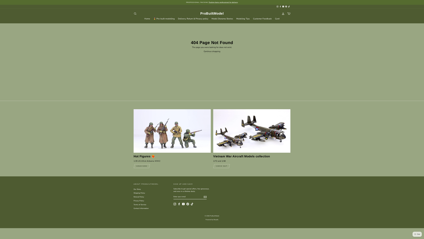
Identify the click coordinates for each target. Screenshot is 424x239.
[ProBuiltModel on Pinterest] (187, 204)
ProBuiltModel (212, 13)
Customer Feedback (262, 18)
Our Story (137, 189)
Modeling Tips (243, 18)
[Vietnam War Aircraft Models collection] (251, 131)
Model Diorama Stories (222, 18)
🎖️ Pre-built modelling (164, 18)
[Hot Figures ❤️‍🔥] (172, 131)
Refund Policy (139, 197)
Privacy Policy (139, 201)
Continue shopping (212, 51)
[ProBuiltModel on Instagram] (174, 204)
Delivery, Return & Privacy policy (193, 18)
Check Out (221, 166)
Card (277, 18)
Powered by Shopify (212, 220)
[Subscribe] (205, 196)
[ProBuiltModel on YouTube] (183, 204)
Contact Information (141, 208)
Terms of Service (140, 204)
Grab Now (141, 166)
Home (147, 18)
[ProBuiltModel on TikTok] (192, 204)
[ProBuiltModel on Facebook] (179, 204)
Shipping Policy (139, 193)
